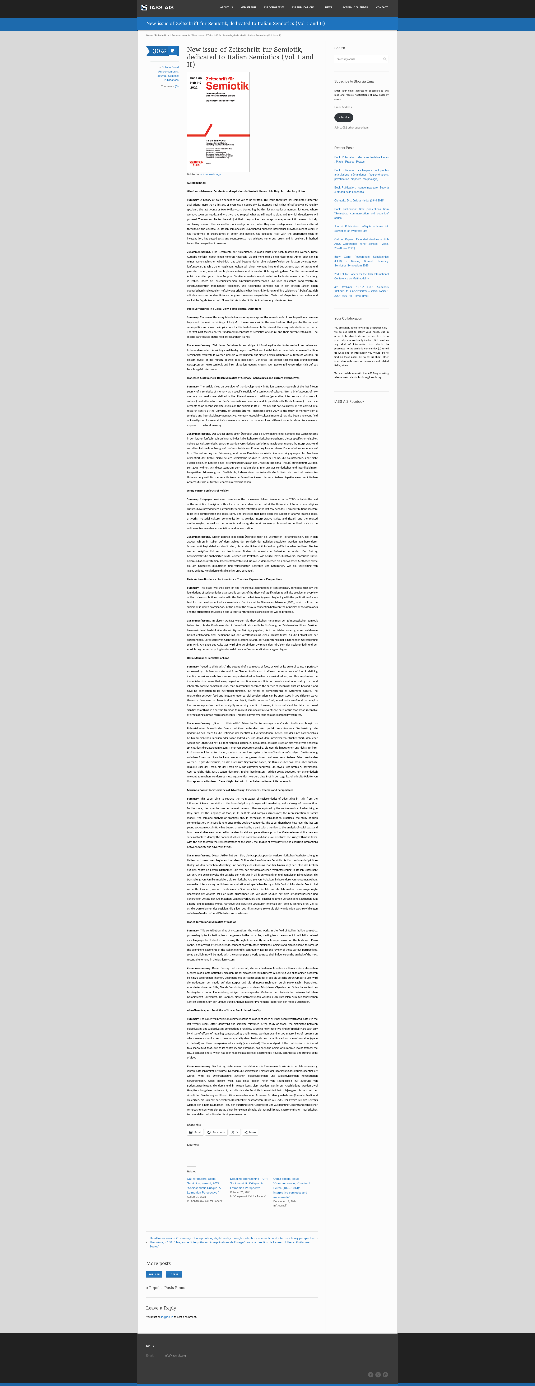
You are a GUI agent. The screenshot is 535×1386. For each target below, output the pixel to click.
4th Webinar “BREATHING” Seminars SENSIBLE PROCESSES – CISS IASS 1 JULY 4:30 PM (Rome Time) (361, 291)
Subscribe (344, 117)
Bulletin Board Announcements (172, 35)
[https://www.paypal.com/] (385, 1374)
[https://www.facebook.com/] (370, 1374)
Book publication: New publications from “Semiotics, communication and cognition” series (361, 213)
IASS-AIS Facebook (349, 401)
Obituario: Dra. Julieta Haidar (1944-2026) (359, 200)
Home (149, 35)
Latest (173, 1274)
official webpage (210, 174)
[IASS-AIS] (161, 7)
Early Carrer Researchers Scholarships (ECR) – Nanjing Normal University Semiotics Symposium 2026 (361, 261)
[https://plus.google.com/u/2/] (378, 1374)
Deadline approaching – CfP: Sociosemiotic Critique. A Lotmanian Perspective (249, 1183)
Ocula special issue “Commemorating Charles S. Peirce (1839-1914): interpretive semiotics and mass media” (292, 1188)
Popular (154, 1274)
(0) (177, 86)
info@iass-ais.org (175, 1355)
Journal (162, 75)
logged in (167, 1316)
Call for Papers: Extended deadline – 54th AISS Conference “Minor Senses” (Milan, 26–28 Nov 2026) (361, 244)
